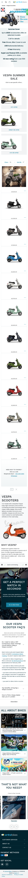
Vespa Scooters (11, 5)
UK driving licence (17, 661)
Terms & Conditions (7, 874)
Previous (2, 565)
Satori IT (16, 873)
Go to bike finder (14, 605)
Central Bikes (8, 871)
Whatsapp (14, 476)
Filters (6, 162)
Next (26, 565)
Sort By (19, 162)
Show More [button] (14, 701)
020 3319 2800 (19, 474)
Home (3, 5)
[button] (6, 2)
